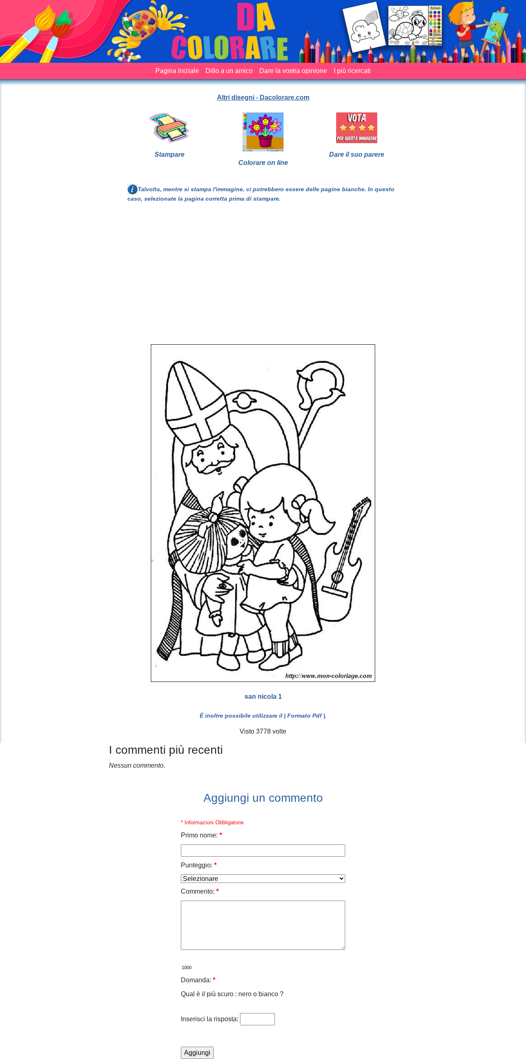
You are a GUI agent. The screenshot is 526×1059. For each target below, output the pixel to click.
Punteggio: (199, 865)
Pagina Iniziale (177, 70)
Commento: (200, 891)
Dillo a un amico (229, 70)
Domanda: (198, 980)
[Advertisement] (321, 277)
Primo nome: (201, 835)
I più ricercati (352, 70)
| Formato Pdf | (304, 715)
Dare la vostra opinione (293, 70)
